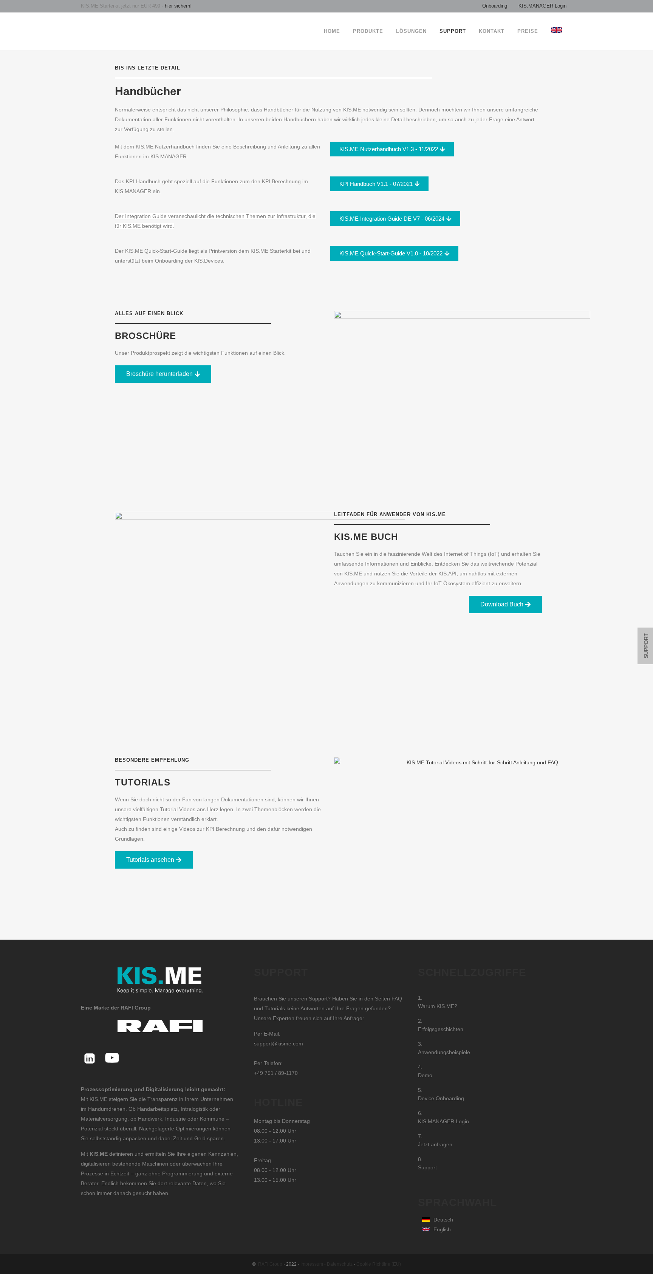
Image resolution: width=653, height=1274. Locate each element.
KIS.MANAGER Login (542, 6)
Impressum (311, 1264)
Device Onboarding (441, 1098)
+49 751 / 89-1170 (276, 1073)
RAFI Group (270, 1264)
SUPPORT (646, 646)
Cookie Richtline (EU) (378, 1264)
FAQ (396, 999)
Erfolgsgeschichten (440, 1029)
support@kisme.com (278, 1044)
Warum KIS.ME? (437, 1006)
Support (427, 1167)
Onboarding (494, 6)
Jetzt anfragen (435, 1144)
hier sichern (176, 6)
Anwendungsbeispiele (444, 1052)
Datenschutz (340, 1264)
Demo (425, 1075)
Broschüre (145, 336)
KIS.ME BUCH (366, 537)
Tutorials (142, 782)
